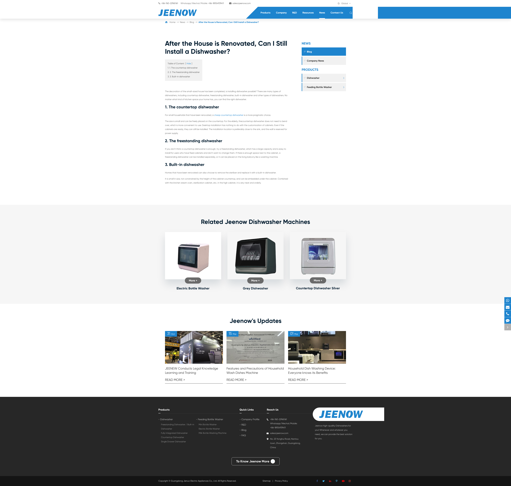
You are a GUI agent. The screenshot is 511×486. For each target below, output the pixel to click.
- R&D (243, 424)
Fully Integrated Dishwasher (174, 433)
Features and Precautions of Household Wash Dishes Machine (255, 371)
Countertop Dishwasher (172, 437)
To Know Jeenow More (255, 461)
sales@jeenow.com (241, 3)
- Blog (243, 430)
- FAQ (243, 435)
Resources (308, 12)
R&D (294, 12)
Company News (314, 60)
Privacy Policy (281, 481)
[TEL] (507, 313)
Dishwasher (311, 77)
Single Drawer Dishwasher (173, 441)
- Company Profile (249, 419)
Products (265, 12)
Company (281, 12)
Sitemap (267, 481)
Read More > (175, 380)
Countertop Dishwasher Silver (318, 288)
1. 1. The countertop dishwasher (183, 67)
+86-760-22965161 (169, 3)
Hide (189, 63)
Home (172, 22)
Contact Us (337, 12)
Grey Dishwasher (255, 288)
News (322, 12)
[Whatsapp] (507, 300)
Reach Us (272, 409)
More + (193, 280)
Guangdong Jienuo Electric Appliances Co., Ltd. (194, 481)
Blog (192, 22)
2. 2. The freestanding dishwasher (184, 72)
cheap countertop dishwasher (228, 115)
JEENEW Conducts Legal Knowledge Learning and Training (191, 371)
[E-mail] (507, 307)
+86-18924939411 (216, 3)
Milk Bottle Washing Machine (212, 433)
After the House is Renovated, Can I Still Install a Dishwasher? (229, 22)
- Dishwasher (165, 419)
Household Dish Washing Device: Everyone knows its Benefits (312, 371)
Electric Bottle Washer (193, 288)
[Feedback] (507, 320)
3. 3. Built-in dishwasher (179, 76)
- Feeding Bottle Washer (209, 419)
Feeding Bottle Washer (318, 87)
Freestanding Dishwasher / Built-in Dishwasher (177, 426)
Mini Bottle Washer (208, 424)
